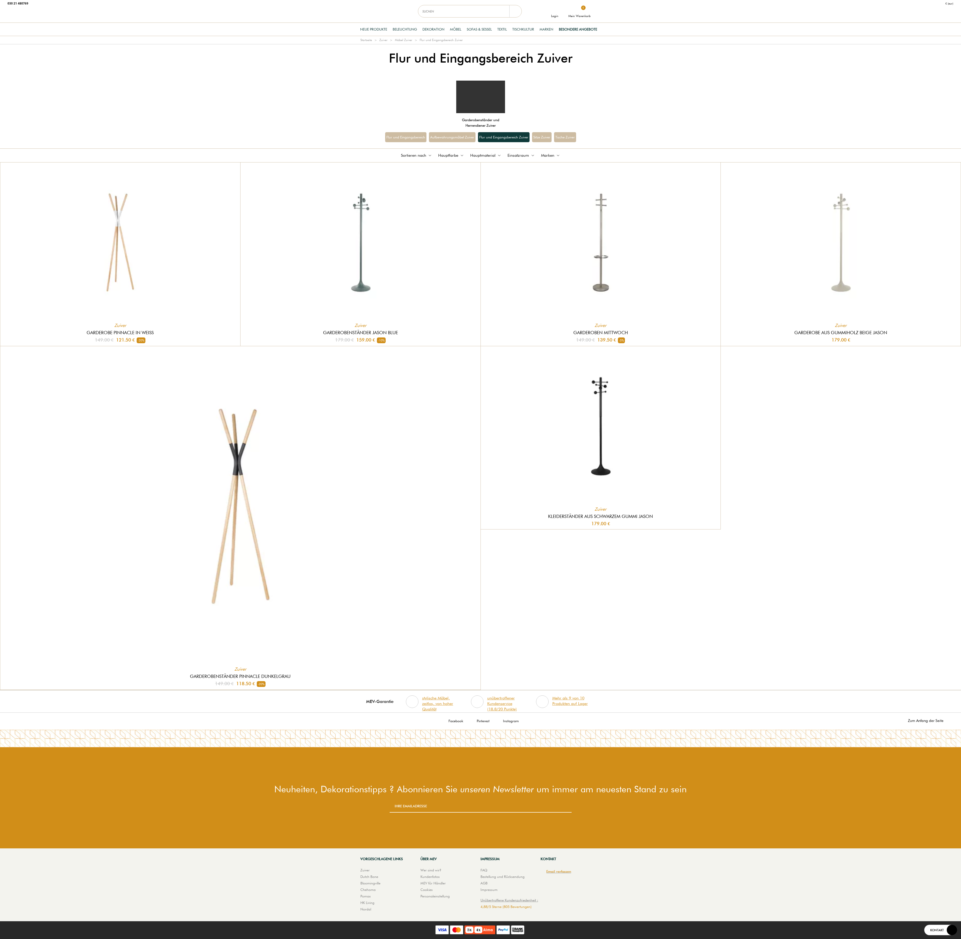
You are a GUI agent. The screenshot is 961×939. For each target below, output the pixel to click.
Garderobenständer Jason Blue (360, 332)
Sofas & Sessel (479, 29)
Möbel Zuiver (403, 40)
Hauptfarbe (448, 155)
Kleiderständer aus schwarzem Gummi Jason (600, 516)
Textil (502, 29)
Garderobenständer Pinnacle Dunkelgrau (240, 676)
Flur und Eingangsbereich (405, 137)
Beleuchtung (405, 29)
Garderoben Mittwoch (600, 332)
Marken (546, 29)
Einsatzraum (518, 155)
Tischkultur (523, 29)
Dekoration (433, 29)
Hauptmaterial (483, 155)
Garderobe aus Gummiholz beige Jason (840, 332)
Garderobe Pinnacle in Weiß (120, 332)
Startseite (366, 40)
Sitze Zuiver (541, 137)
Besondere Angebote (578, 29)
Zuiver (383, 40)
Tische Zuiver (565, 137)
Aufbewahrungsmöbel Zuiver (452, 137)
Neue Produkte (373, 29)
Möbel (455, 29)
